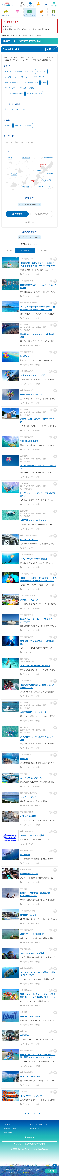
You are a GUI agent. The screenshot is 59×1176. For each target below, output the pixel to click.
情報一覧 (38, 35)
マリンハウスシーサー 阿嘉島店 (35, 665)
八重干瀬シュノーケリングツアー (35, 520)
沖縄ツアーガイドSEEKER (32, 934)
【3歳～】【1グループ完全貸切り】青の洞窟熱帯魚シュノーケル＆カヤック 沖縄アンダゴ (38, 581)
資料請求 (30, 1137)
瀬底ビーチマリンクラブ (31, 394)
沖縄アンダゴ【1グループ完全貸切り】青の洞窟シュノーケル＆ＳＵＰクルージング (38, 1057)
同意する (51, 1171)
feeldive (24, 759)
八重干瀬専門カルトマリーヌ (33, 712)
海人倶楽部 (25, 854)
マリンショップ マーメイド (32, 375)
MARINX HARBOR (28, 915)
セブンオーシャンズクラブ (32, 1096)
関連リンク (35, 1128)
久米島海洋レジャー (29, 874)
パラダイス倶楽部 (28, 816)
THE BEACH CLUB (29, 441)
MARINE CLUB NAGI (30, 1016)
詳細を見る (25, 1172)
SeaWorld (25, 356)
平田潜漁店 (25, 1035)
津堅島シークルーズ (29, 600)
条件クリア (43, 214)
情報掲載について (10, 1128)
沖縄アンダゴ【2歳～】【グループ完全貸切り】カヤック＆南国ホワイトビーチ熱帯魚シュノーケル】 (38, 997)
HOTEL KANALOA (29, 539)
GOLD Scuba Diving (30, 1076)
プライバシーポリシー (39, 1124)
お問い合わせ (8, 1132)
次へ (36, 1113)
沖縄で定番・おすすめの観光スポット (19, 35)
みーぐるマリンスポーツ (31, 778)
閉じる (31, 222)
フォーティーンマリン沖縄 (32, 835)
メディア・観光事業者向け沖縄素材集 (30, 1144)
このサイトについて (11, 1124)
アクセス (26, 250)
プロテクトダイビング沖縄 (32, 953)
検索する (19, 214)
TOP (3, 35)
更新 (45, 250)
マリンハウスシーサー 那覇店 (33, 559)
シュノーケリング (28, 797)
